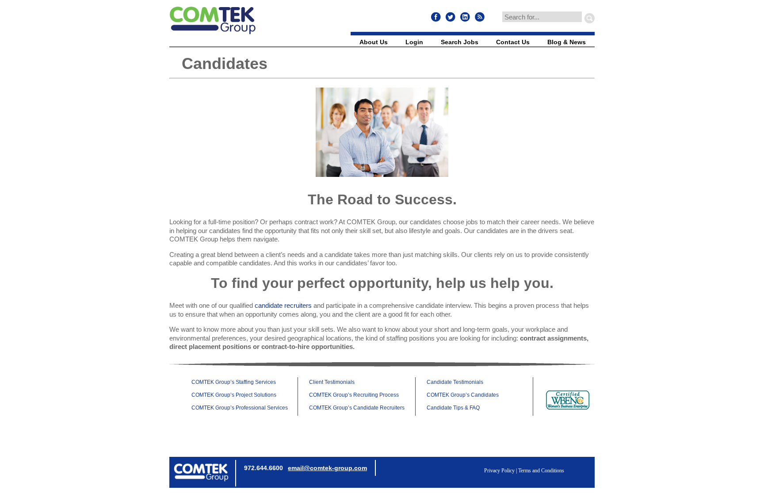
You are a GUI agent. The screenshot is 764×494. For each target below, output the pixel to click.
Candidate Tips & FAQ (453, 408)
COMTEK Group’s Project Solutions (233, 395)
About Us (373, 42)
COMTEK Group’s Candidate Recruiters (357, 408)
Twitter (450, 17)
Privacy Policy (499, 470)
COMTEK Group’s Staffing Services (233, 382)
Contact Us (513, 42)
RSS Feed (480, 17)
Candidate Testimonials (455, 382)
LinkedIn (465, 17)
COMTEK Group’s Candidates (463, 395)
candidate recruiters (283, 305)
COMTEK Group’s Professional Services (239, 408)
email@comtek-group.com (327, 467)
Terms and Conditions (541, 470)
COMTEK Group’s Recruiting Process (354, 395)
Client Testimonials (332, 382)
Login (414, 42)
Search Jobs (459, 42)
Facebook (436, 17)
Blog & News (566, 42)
